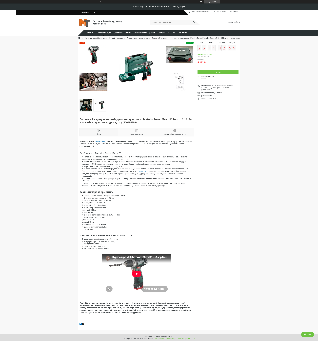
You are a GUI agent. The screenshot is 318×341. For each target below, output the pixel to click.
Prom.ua (171, 336)
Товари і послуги (104, 33)
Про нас (171, 33)
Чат (309, 335)
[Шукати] (193, 22)
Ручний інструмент (117, 38)
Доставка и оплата (123, 33)
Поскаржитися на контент (164, 339)
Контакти (183, 33)
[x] (83, 324)
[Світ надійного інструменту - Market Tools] (84, 22)
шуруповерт (101, 141)
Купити (218, 72)
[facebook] (81, 324)
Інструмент (141, 171)
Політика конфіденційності (185, 339)
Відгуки (162, 33)
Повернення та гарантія (144, 33)
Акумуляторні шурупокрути (138, 38)
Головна (89, 33)
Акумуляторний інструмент (96, 38)
